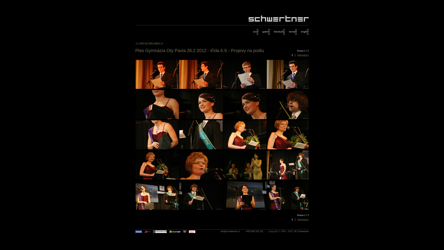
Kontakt (293, 31)
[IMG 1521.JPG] (201, 148)
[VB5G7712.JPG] (244, 178)
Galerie (266, 31)
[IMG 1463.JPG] (244, 88)
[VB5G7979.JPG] (288, 209)
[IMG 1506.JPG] (244, 118)
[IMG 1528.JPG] (201, 178)
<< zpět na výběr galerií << (149, 43)
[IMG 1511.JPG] (288, 118)
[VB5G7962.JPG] (288, 178)
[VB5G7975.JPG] (244, 209)
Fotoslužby (279, 31)
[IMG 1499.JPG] (157, 118)
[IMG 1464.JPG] (288, 88)
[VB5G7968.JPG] (157, 209)
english (305, 31)
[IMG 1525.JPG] (288, 148)
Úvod (255, 31)
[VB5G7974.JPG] (201, 209)
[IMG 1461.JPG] (157, 88)
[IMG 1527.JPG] (157, 178)
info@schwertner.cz (230, 231)
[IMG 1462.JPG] (201, 88)
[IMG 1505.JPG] (201, 118)
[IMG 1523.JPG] (244, 148)
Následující (303, 55)
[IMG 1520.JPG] (157, 148)
